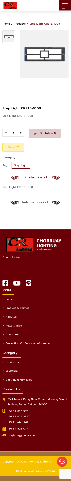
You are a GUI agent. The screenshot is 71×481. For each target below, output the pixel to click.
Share (12, 147)
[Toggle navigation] (65, 5)
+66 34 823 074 (18, 429)
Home (6, 24)
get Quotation (44, 133)
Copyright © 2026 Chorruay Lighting (27, 462)
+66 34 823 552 (17, 411)
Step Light (21, 165)
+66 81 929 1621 (17, 422)
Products (20, 24)
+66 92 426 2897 (18, 417)
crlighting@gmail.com (21, 436)
